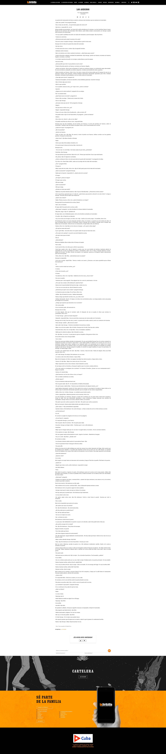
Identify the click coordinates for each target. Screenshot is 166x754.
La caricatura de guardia (67, 2)
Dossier (100, 2)
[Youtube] (136, 2)
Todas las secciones (42, 709)
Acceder (83, 677)
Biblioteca (124, 2)
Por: (79, 12)
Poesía (75, 2)
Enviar (109, 650)
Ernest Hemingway (84, 12)
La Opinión (80, 2)
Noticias (105, 2)
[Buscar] (128, 2)
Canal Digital (93, 2)
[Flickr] (138, 2)
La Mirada (86, 2)
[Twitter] (131, 2)
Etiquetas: (58, 629)
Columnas (117, 2)
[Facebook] (134, 2)
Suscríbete (40, 721)
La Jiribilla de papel (55, 2)
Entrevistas (111, 2)
